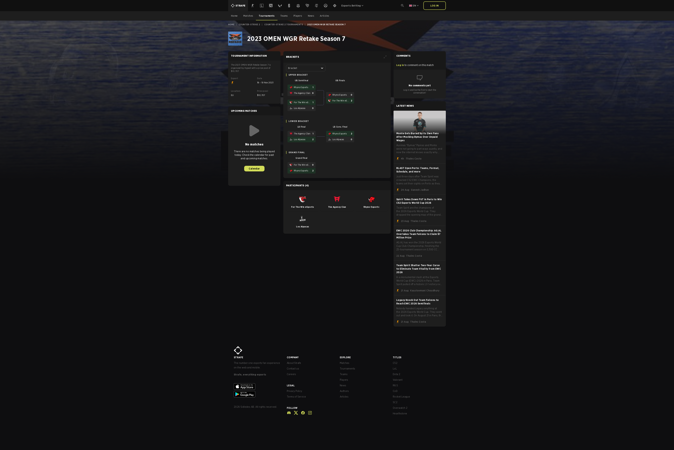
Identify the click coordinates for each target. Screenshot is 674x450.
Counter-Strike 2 (249, 24)
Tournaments (347, 368)
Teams (344, 374)
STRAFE (238, 357)
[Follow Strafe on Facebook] (301, 413)
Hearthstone (400, 413)
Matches (344, 363)
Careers (291, 374)
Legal (291, 385)
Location (235, 91)
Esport (234, 78)
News (343, 385)
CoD (395, 391)
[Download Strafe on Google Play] (257, 394)
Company (293, 357)
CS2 (395, 363)
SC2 (395, 402)
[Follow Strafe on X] (294, 413)
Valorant (397, 379)
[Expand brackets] (385, 57)
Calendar (254, 168)
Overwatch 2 (400, 407)
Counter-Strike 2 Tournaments (283, 24)
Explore (345, 357)
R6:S (395, 385)
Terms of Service (296, 396)
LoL (395, 368)
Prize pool (262, 91)
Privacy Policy (294, 391)
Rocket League (401, 396)
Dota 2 (396, 374)
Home (231, 24)
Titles (397, 357)
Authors (344, 391)
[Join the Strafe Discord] (289, 413)
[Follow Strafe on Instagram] (308, 413)
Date (259, 78)
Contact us (293, 368)
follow (292, 407)
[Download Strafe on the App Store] (257, 386)
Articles (344, 396)
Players (344, 379)
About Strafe (294, 363)
